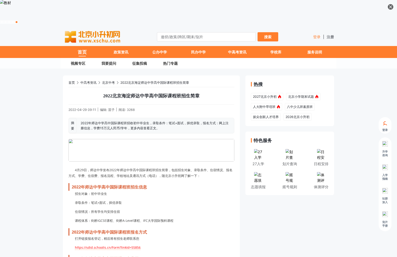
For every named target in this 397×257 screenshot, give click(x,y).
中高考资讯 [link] (88, 82)
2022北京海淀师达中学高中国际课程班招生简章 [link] (154, 82)
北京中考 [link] (108, 82)
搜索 (268, 37)
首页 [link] (71, 82)
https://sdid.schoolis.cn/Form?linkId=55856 (108, 247)
